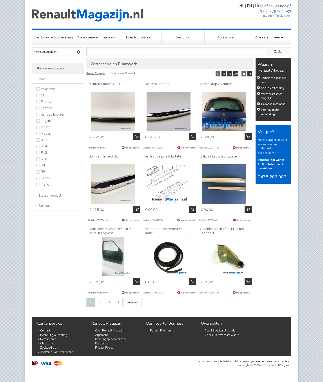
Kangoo (46, 108)
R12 (44, 140)
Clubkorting (47, 344)
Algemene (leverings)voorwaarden (111, 337)
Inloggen (268, 16)
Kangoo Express (53, 114)
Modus (46, 133)
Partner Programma (163, 331)
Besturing (183, 37)
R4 (43, 165)
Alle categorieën (268, 37)
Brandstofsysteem (139, 37)
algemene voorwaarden (262, 361)
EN (249, 6)
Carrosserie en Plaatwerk (96, 37)
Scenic (46, 178)
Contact (45, 331)
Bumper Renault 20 (103, 156)
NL (241, 6)
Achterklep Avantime (216, 83)
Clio (44, 95)
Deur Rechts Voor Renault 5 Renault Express (110, 230)
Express (47, 101)
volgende (132, 302)
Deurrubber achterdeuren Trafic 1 (163, 230)
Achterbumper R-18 (104, 83)
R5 (43, 172)
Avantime (48, 89)
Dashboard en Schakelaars (53, 37)
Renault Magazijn (95, 73)
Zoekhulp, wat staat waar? (57, 352)
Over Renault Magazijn (109, 331)
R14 (44, 146)
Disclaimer (102, 344)
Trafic (45, 184)
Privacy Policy (104, 348)
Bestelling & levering (53, 335)
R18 (44, 152)
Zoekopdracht (49, 348)
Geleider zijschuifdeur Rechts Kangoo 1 (222, 230)
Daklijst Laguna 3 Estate (162, 156)
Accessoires (226, 37)
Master (46, 127)
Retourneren (48, 339)
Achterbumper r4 (157, 83)
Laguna (46, 121)
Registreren (283, 16)
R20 (44, 159)
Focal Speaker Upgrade (220, 331)
